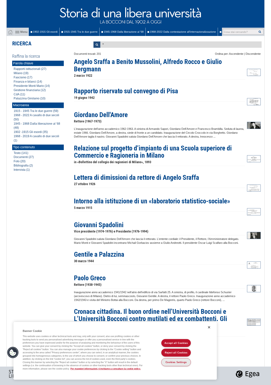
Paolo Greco (90, 278)
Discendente (253, 53)
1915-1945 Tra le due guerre (80, 31)
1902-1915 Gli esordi (45, 31)
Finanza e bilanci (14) (28, 81)
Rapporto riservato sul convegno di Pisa (126, 91)
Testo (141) (21, 153)
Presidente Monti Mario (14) (32, 85)
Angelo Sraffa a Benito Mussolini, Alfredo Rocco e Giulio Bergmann (148, 65)
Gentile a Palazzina (99, 254)
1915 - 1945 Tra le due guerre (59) (36, 110)
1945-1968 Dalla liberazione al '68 (123, 31)
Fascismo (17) (23, 77)
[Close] (209, 327)
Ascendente (236, 53)
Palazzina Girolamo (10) (29, 98)
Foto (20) (19, 161)
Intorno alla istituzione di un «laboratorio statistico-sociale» (152, 201)
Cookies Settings (176, 362)
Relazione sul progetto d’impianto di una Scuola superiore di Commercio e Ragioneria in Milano (153, 151)
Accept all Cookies (176, 343)
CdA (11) (19, 94)
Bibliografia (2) (23, 165)
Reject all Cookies (176, 352)
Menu (23, 31)
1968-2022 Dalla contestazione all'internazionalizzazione (182, 31)
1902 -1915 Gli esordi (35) (31, 131)
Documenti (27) (24, 157)
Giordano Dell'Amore (101, 115)
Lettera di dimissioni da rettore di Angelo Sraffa (136, 177)
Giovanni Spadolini (99, 225)
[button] (13, 352)
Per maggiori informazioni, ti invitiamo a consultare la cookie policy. (105, 368)
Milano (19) (21, 73)
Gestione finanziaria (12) (30, 90)
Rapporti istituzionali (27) (30, 68)
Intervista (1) (22, 169)
